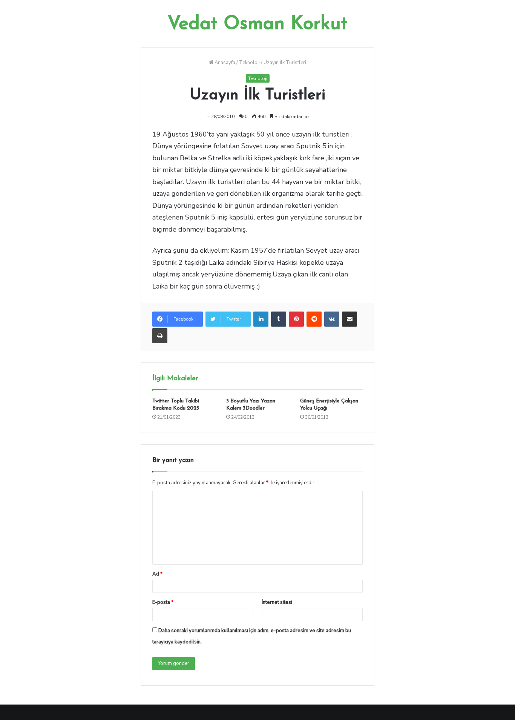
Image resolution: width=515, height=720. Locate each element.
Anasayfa (224, 62)
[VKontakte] (331, 319)
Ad (157, 574)
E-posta (162, 602)
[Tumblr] (278, 319)
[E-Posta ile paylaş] (349, 319)
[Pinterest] (296, 319)
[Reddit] (314, 319)
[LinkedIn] (260, 319)
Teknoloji (249, 62)
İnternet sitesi (277, 602)
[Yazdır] (159, 335)
